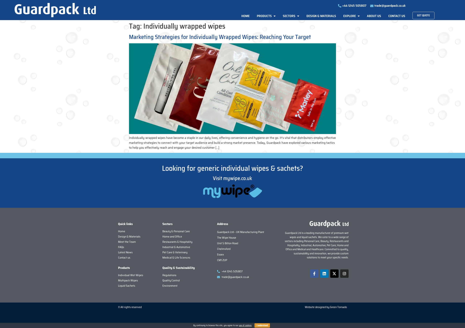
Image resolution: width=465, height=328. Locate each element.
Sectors (289, 15)
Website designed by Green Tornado (326, 307)
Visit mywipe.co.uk (232, 178)
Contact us (396, 15)
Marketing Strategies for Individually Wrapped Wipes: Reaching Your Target (220, 37)
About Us (374, 15)
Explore (349, 15)
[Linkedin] (324, 273)
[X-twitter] (334, 273)
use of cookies (245, 325)
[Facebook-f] (314, 273)
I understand (262, 325)
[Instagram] (344, 273)
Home (245, 15)
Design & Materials (321, 15)
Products (264, 15)
